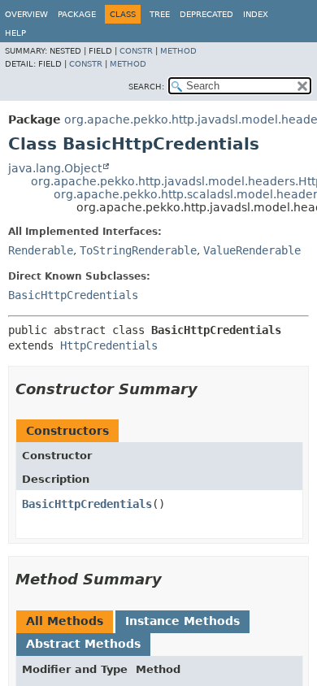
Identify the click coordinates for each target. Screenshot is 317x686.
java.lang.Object (55, 168)
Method (178, 50)
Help (15, 32)
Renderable (40, 250)
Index (255, 14)
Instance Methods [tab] (182, 620)
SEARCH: (146, 86)
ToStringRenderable (138, 250)
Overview (26, 14)
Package (77, 14)
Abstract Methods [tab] (83, 643)
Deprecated (206, 14)
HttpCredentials (109, 345)
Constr (136, 50)
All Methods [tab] (64, 620)
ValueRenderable (252, 250)
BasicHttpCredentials (73, 295)
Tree (160, 14)
